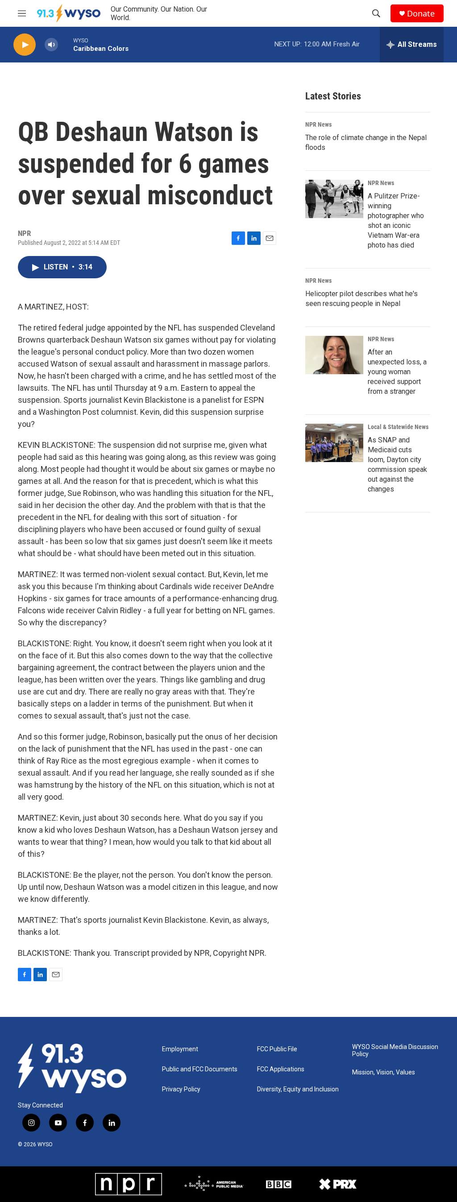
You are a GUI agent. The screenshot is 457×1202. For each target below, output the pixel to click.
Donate (421, 13)
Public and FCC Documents (199, 1069)
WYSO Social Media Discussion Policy (395, 1050)
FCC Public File (277, 1049)
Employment (180, 1049)
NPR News (318, 124)
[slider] (65, 44)
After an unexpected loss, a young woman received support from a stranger (397, 372)
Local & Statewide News (398, 426)
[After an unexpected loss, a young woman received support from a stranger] (334, 355)
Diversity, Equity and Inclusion (298, 1089)
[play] (24, 45)
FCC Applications (280, 1069)
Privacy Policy (181, 1089)
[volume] (51, 45)
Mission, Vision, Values (383, 1072)
